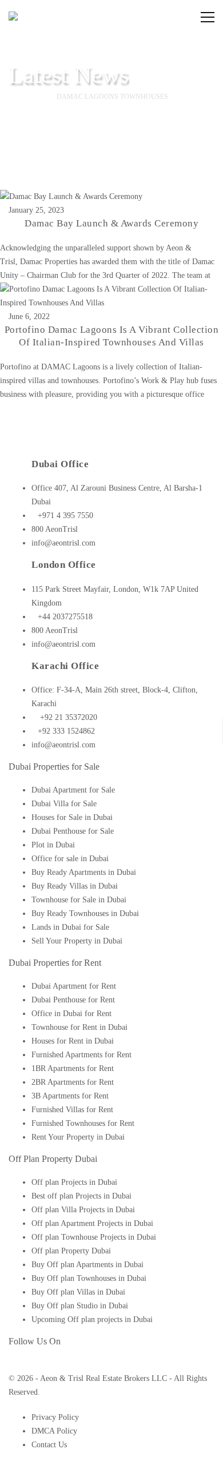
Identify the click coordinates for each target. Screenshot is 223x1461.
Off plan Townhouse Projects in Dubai (93, 1237)
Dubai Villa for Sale (64, 803)
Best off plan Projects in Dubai (81, 1196)
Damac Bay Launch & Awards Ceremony (111, 223)
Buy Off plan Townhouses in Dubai (88, 1278)
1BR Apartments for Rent (72, 1068)
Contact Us (49, 1444)
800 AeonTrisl (54, 529)
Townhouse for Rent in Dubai (79, 1027)
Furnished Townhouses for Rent (82, 1123)
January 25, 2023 (36, 210)
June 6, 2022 (29, 316)
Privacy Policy (55, 1417)
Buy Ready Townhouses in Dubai (85, 913)
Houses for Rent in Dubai (72, 1041)
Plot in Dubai (53, 845)
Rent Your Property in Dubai (78, 1137)
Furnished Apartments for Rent (81, 1054)
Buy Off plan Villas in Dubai (78, 1292)
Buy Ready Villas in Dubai (74, 886)
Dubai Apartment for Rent (73, 986)
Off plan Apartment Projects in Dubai (92, 1223)
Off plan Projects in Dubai (74, 1182)
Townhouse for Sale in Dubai (78, 899)
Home (28, 97)
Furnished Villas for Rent (72, 1109)
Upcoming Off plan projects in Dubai (92, 1319)
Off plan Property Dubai (71, 1251)
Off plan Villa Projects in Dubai (83, 1209)
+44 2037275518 (65, 616)
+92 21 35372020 (67, 717)
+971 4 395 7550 (65, 515)
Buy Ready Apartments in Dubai (83, 872)
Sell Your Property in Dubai (76, 941)
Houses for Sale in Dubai (72, 817)
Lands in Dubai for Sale (70, 927)
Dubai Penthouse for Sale (72, 831)
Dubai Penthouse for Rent (73, 1000)
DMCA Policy (54, 1431)
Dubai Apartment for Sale (73, 790)
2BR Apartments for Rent (72, 1082)
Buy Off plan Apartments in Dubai (87, 1264)
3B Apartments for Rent (70, 1096)
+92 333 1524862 (66, 731)
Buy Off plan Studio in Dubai (79, 1305)
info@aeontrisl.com (63, 543)
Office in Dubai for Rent (71, 1013)
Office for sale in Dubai (70, 858)
